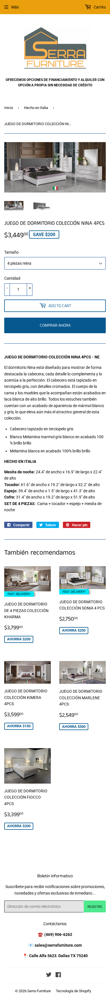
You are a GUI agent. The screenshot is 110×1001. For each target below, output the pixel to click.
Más (15, 7)
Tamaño (11, 252)
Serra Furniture (39, 991)
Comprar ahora (55, 325)
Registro (94, 906)
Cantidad (12, 278)
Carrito (99, 7)
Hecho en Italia (36, 108)
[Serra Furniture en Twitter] (49, 975)
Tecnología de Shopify (73, 991)
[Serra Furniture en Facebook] (58, 975)
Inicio (8, 108)
